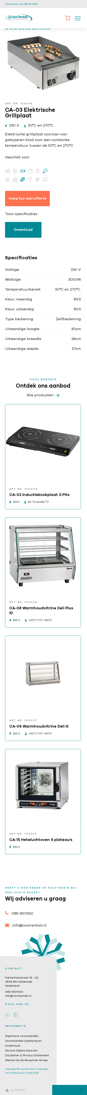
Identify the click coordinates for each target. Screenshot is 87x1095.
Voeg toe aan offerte (27, 198)
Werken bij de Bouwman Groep (26, 1060)
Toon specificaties (21, 214)
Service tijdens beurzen (21, 1050)
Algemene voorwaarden (21, 1036)
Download (23, 230)
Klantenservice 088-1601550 (21, 4)
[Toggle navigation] (77, 18)
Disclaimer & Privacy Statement (27, 1055)
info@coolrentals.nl (29, 925)
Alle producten (40, 395)
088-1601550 (22, 913)
